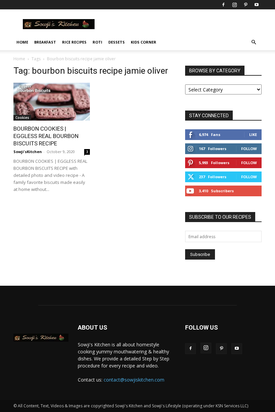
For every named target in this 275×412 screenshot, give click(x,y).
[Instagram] (234, 4)
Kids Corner (143, 42)
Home (22, 42)
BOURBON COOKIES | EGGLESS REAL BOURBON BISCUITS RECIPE (45, 136)
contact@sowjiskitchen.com (134, 379)
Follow (249, 148)
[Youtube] (257, 4)
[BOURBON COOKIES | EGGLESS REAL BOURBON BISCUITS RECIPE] (51, 102)
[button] (253, 42)
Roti (97, 42)
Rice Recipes (74, 42)
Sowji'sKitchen (27, 151)
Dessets (116, 42)
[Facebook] (223, 4)
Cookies (22, 117)
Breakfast (45, 42)
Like (253, 134)
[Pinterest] (245, 4)
